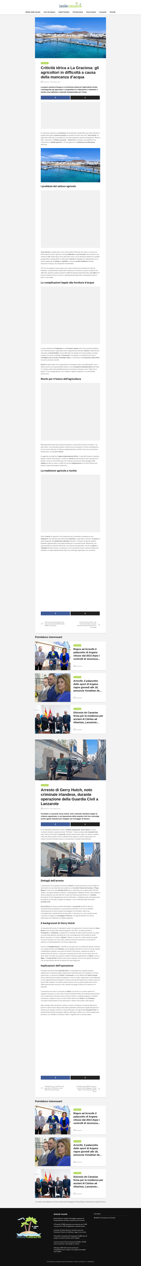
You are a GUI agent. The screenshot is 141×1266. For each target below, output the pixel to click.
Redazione (46, 82)
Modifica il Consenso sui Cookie (104, 1218)
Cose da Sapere (49, 12)
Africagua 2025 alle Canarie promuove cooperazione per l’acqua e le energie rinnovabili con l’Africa (70, 1249)
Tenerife (112, 12)
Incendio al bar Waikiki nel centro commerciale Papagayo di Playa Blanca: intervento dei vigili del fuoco (70, 1202)
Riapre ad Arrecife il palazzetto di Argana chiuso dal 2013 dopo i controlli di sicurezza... (86, 654)
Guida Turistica (64, 12)
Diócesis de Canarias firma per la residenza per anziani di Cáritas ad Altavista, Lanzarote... (88, 717)
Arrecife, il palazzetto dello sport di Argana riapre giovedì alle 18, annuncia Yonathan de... (87, 685)
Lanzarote (102, 12)
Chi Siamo (97, 1214)
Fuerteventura (78, 12)
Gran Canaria (91, 12)
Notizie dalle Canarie (33, 12)
